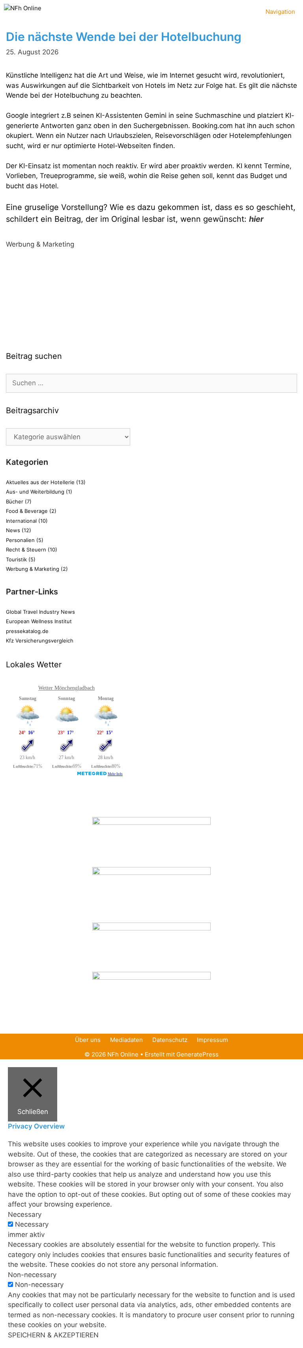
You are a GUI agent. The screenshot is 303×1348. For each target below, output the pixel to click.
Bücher (14, 501)
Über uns (88, 1039)
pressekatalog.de (27, 631)
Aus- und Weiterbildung (35, 491)
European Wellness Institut (39, 621)
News (13, 530)
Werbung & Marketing (40, 244)
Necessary (32, 1224)
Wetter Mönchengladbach (66, 688)
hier (256, 219)
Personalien (20, 540)
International (21, 521)
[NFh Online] (22, 10)
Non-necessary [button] (32, 1275)
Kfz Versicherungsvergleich (39, 640)
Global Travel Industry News (40, 612)
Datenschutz (169, 1039)
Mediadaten (126, 1039)
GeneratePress (197, 1054)
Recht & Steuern (26, 549)
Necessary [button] (24, 1214)
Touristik (16, 559)
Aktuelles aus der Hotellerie (40, 482)
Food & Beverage (27, 511)
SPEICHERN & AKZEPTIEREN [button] (53, 1335)
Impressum (212, 1039)
